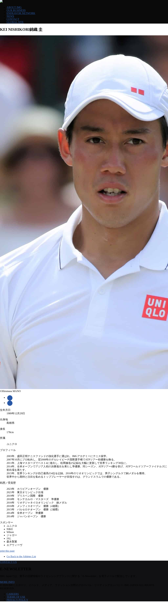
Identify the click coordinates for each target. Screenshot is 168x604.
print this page (7, 550)
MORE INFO (7, 582)
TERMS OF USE (16, 596)
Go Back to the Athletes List (21, 556)
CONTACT (13, 19)
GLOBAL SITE (15, 22)
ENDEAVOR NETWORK (21, 13)
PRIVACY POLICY (17, 599)
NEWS (10, 16)
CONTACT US (8, 562)
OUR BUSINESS (16, 10)
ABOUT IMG (14, 7)
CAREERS (13, 594)
